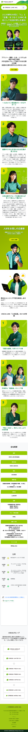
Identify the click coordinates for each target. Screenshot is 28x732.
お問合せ (14, 726)
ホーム (14, 716)
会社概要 (14, 722)
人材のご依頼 (14, 239)
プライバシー (14, 724)
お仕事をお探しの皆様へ (14, 718)
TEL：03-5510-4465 (14, 712)
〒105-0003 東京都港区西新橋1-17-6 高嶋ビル (14, 597)
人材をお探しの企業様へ (14, 720)
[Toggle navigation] (23, 7)
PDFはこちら (14, 546)
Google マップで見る (9, 600)
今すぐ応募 (14, 69)
